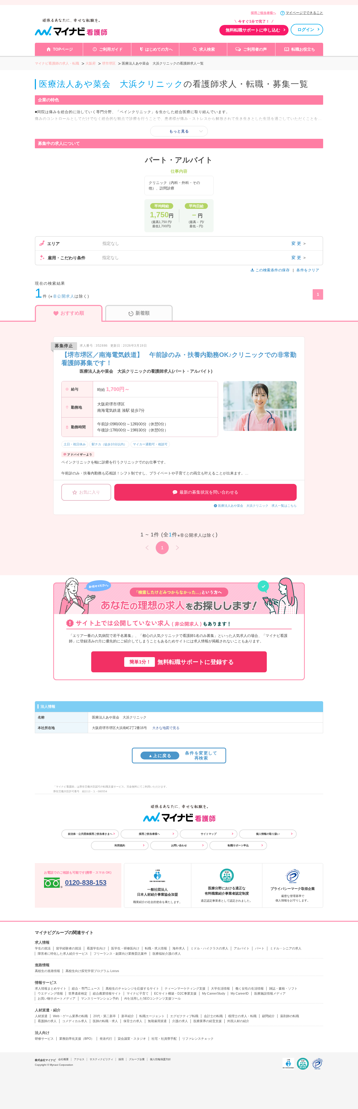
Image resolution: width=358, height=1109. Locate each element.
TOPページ (63, 49)
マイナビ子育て (138, 993)
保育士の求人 (132, 1021)
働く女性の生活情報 (249, 988)
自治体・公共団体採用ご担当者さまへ (90, 833)
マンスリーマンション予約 (100, 998)
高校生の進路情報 (47, 971)
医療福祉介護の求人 (167, 953)
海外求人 (178, 948)
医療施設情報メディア (270, 993)
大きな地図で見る (166, 728)
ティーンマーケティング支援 (185, 988)
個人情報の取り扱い (268, 833)
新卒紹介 (127, 1016)
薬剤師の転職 (289, 1016)
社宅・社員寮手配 (164, 1039)
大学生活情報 (220, 988)
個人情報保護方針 (160, 1059)
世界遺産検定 (77, 993)
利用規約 (120, 845)
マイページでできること (304, 13)
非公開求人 (64, 296)
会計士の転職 (213, 1016)
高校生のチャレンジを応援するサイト (132, 988)
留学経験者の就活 (68, 948)
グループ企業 (137, 1059)
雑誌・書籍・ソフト (283, 988)
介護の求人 (180, 1021)
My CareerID (240, 993)
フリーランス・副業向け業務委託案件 (120, 953)
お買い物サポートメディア (56, 998)
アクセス (79, 1059)
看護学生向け (96, 948)
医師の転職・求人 (105, 1021)
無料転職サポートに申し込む (253, 30)
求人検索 (207, 49)
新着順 (142, 313)
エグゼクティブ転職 (184, 1016)
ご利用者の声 (255, 49)
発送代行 (106, 1039)
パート (259, 948)
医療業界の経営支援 (207, 1021)
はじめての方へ (159, 49)
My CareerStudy (213, 993)
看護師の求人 (47, 1021)
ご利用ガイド (111, 49)
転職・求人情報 (156, 948)
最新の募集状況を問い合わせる (209, 492)
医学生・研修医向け (125, 948)
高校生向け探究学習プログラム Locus (92, 971)
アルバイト (241, 948)
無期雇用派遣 (157, 1021)
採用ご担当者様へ (263, 13)
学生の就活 (43, 948)
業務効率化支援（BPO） (76, 1039)
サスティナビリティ (101, 1059)
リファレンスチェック (198, 1039)
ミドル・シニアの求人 (285, 948)
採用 (121, 1059)
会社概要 (63, 1059)
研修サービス (44, 1039)
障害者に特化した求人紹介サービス (63, 953)
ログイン (305, 29)
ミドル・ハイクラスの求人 (209, 948)
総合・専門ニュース (86, 988)
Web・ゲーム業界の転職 (70, 1016)
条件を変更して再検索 (182, 755)
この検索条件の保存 (272, 270)
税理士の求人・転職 (242, 1016)
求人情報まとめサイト (50, 988)
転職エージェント (152, 1016)
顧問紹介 (268, 1016)
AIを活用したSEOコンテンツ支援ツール (152, 998)
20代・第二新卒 (104, 1016)
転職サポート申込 (238, 845)
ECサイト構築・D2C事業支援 (175, 993)
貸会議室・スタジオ (132, 1039)
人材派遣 (41, 1016)
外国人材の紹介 (238, 1021)
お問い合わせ (179, 845)
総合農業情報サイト (107, 993)
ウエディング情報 (50, 993)
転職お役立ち (303, 49)
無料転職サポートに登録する (181, 662)
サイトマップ (208, 833)
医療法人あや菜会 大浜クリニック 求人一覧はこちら (257, 506)
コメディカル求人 (74, 1021)
